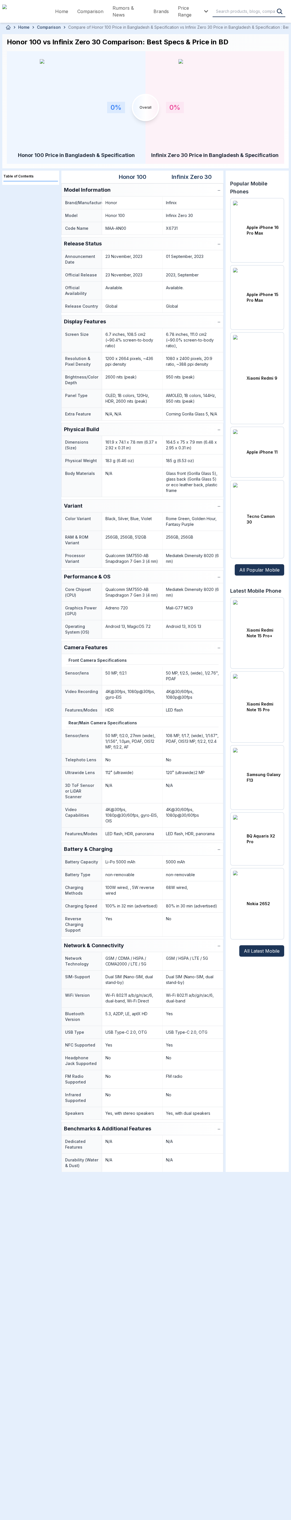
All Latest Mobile (262, 951)
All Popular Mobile (259, 570)
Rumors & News (123, 11)
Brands (161, 11)
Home (61, 11)
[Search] (279, 11)
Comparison (90, 11)
